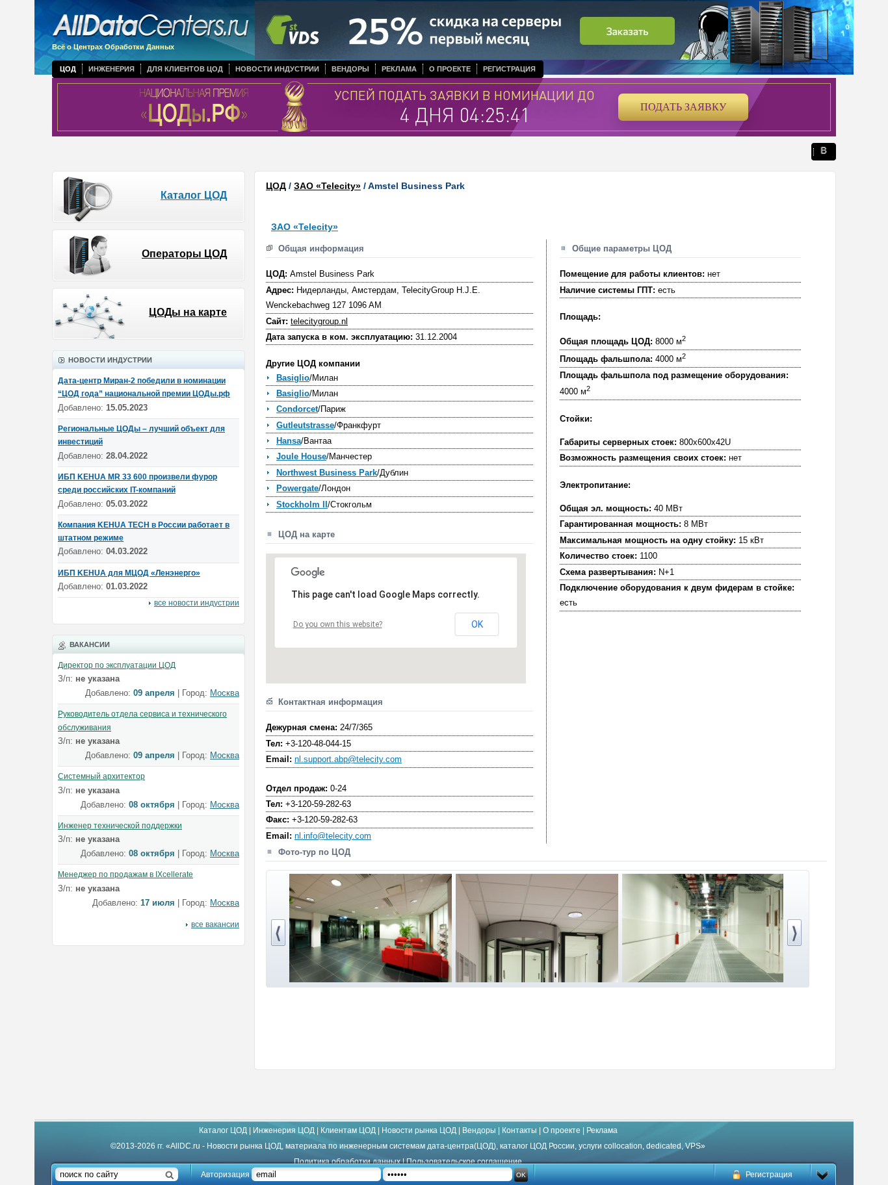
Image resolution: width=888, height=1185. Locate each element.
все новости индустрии (196, 602)
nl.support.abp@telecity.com (348, 759)
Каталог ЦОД (194, 195)
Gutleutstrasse (305, 425)
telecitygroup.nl (319, 321)
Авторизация (225, 1174)
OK (477, 624)
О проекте (450, 69)
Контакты (519, 1130)
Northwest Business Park (326, 473)
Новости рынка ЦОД (419, 1130)
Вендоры (350, 69)
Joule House (301, 456)
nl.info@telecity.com (332, 836)
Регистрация (509, 69)
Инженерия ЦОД (284, 1130)
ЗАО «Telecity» (327, 186)
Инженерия (111, 69)
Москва (224, 693)
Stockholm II (302, 504)
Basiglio (292, 378)
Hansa (288, 441)
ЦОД (68, 69)
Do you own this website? (337, 624)
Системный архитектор (101, 776)
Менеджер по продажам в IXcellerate (125, 874)
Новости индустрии (277, 69)
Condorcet (297, 409)
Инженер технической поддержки (120, 825)
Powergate (297, 488)
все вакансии (215, 924)
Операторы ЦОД (184, 253)
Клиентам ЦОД (348, 1130)
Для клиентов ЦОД (185, 69)
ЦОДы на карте (188, 312)
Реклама (399, 69)
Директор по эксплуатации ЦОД (117, 665)
